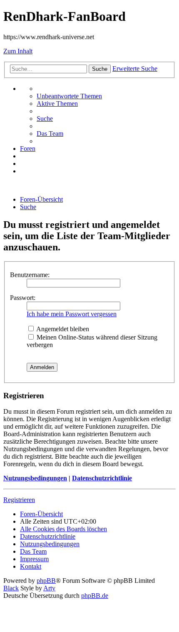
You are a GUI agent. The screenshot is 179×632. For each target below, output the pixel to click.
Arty (49, 588)
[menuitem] (69, 96)
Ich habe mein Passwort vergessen (72, 313)
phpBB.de (94, 595)
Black (11, 588)
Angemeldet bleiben (62, 328)
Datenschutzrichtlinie (102, 478)
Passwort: (22, 297)
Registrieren (19, 499)
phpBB (46, 580)
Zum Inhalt (17, 51)
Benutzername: (30, 274)
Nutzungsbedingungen (35, 478)
